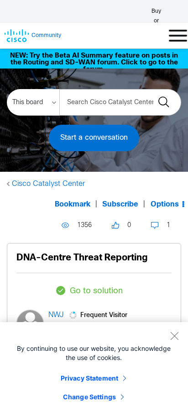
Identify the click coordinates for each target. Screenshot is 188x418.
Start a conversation (94, 137)
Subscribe (120, 204)
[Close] (174, 335)
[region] (94, 370)
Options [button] (165, 204)
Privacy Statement (89, 378)
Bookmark (72, 204)
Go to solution (96, 291)
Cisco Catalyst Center (48, 183)
